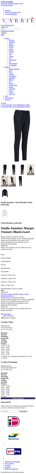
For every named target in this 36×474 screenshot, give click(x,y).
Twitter (9, 294)
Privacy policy (9, 463)
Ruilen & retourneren (11, 469)
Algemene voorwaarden (12, 461)
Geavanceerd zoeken (7, 31)
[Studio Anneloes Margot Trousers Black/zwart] (5, 174)
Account (3, 103)
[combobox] (10, 29)
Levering (7, 465)
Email (27, 294)
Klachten (7, 467)
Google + (21, 294)
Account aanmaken (11, 14)
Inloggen (7, 10)
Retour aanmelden (18, 398)
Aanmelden (23, 411)
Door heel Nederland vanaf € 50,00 (12, 2)
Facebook (4, 294)
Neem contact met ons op (13, 12)
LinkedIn (15, 294)
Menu (2, 35)
